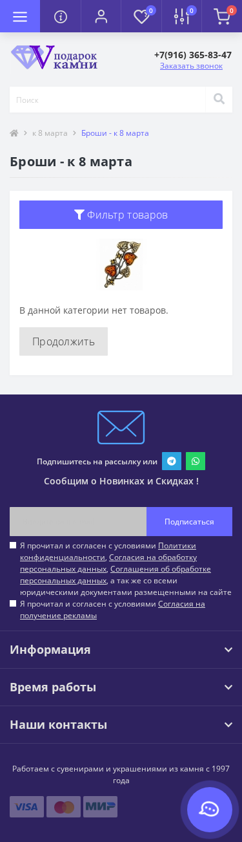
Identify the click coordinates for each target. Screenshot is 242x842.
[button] (101, 16)
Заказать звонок (191, 65)
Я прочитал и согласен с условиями (112, 609)
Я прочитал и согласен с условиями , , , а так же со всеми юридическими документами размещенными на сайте (126, 569)
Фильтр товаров (126, 215)
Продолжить (63, 341)
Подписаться (189, 521)
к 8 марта (50, 132)
